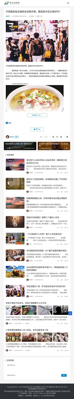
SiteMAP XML (44, 387)
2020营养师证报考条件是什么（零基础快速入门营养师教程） (47, 268)
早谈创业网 (25, 387)
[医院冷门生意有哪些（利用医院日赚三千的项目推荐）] (15, 184)
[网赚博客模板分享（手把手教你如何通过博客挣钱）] (15, 203)
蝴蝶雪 (8, 16)
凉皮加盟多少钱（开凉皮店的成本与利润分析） (46, 286)
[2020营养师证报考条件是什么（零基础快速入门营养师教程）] (15, 272)
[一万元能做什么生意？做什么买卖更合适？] (15, 238)
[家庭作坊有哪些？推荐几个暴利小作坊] (15, 222)
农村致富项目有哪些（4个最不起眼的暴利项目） (47, 251)
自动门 (32, 387)
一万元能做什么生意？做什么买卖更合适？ (44, 234)
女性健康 (37, 387)
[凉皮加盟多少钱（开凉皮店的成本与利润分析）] (15, 291)
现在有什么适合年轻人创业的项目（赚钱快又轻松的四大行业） (46, 161)
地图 (50, 387)
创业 (10, 123)
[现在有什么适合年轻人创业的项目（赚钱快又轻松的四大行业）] (15, 164)
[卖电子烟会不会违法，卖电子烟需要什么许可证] (37, 310)
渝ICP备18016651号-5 (60, 387)
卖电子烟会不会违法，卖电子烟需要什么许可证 (26, 303)
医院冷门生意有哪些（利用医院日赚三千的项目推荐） (46, 180)
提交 (64, 375)
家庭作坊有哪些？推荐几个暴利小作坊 (42, 217)
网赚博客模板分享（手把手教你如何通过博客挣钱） (46, 199)
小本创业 (31, 16)
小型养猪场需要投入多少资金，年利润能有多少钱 (27, 330)
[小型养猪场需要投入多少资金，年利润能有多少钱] (37, 337)
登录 (8, 375)
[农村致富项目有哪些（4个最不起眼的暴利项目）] (15, 255)
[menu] (68, 3)
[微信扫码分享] (53, 137)
